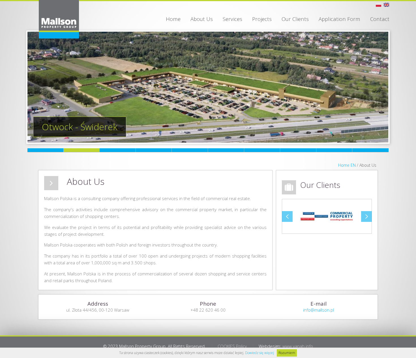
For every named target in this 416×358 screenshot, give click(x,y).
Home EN (347, 165)
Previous (287, 216)
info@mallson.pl (318, 310)
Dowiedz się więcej (259, 352)
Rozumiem (286, 352)
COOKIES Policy (232, 346)
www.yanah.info (297, 346)
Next (366, 216)
